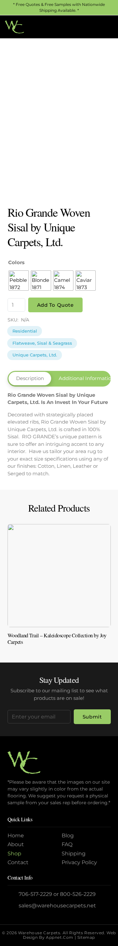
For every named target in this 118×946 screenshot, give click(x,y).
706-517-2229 (35, 894)
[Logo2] (14, 26)
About (16, 844)
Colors (16, 262)
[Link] (59, 587)
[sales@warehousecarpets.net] (13, 905)
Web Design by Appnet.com (69, 935)
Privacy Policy (79, 862)
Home (16, 835)
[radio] (19, 280)
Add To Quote (55, 305)
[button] (91, 26)
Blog (68, 835)
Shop (14, 853)
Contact (18, 862)
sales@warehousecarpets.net (57, 905)
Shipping (74, 853)
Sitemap (86, 937)
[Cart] (106, 26)
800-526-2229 (78, 894)
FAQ (67, 844)
